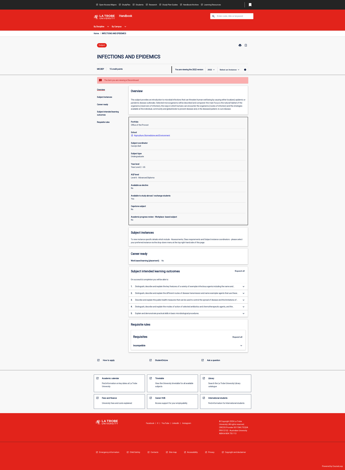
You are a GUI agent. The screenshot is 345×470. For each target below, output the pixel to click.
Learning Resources (212, 5)
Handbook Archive (191, 5)
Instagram (186, 423)
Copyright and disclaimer (235, 452)
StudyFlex (126, 5)
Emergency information (109, 452)
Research (153, 5)
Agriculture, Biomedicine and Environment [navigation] (152, 135)
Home (96, 33)
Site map (173, 452)
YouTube (165, 423)
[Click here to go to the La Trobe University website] (104, 17)
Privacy (211, 452)
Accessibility (192, 452)
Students (140, 5)
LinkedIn (175, 423)
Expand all (240, 271)
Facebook (150, 423)
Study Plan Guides (170, 5)
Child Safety (135, 452)
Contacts (154, 452)
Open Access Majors (108, 5)
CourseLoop (338, 466)
